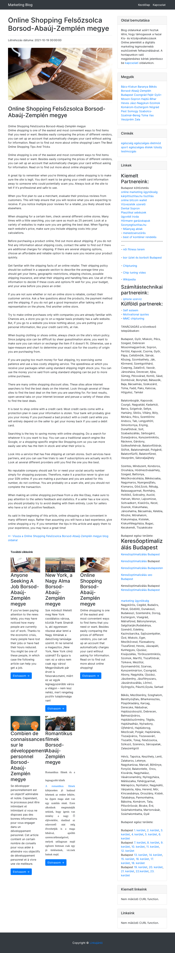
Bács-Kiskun (129, 86)
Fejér (150, 94)
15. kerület (127, 859)
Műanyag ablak (133, 229)
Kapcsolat (159, 4)
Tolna (145, 115)
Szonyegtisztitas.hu (133, 224)
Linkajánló (96, 942)
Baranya (143, 86)
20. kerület (156, 867)
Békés (153, 86)
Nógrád (154, 107)
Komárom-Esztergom (135, 107)
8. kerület (153, 842)
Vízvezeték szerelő (133, 204)
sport (125, 147)
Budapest (127, 94)
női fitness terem (134, 249)
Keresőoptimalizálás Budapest (140, 554)
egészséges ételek (141, 147)
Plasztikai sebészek (133, 212)
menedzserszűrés (134, 233)
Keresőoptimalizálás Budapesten (142, 568)
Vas (151, 115)
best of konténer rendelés (139, 237)
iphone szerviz (132, 299)
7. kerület (140, 842)
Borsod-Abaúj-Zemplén (136, 90)
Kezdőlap (144, 4)
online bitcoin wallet (134, 200)
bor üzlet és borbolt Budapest (142, 257)
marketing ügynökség (135, 600)
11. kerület (152, 846)
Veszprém (128, 119)
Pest (124, 111)
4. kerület (137, 834)
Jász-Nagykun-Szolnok (145, 103)
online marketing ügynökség (139, 192)
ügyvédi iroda (130, 216)
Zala (137, 119)
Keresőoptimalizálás (134, 561)
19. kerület (140, 867)
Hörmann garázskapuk (135, 220)
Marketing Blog (20, 5)
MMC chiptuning (133, 318)
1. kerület (139, 830)
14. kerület (155, 855)
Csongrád (140, 94)
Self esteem (130, 310)
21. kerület (127, 871)
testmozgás (128, 151)
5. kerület (151, 834)
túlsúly (158, 147)
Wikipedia (129, 279)
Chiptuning (130, 265)
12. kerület (127, 850)
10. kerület (138, 846)
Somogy (133, 111)
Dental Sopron (130, 208)
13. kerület (140, 855)
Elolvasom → (21, 675)
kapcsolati (131, 63)
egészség (127, 143)
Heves (125, 103)
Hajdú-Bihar (148, 99)
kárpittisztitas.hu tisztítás (137, 196)
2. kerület (153, 830)
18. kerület (138, 863)
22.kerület (142, 871)
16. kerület (142, 859)
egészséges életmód (147, 143)
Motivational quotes (136, 314)
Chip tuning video (134, 272)
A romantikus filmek (60, 786)
